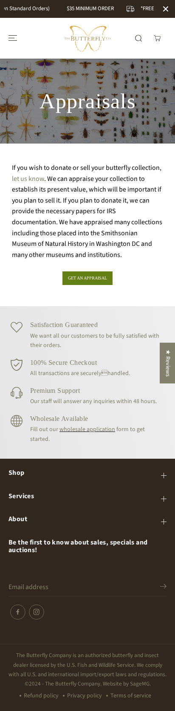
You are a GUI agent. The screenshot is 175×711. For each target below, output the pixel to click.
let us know (28, 178)
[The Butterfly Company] (87, 38)
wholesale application (87, 429)
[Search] (138, 38)
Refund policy (41, 695)
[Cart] (157, 38)
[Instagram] (36, 612)
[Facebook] (17, 612)
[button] (11, 38)
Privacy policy (84, 695)
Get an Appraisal (87, 278)
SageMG (140, 684)
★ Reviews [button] (168, 363)
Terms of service (130, 695)
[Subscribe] (163, 588)
